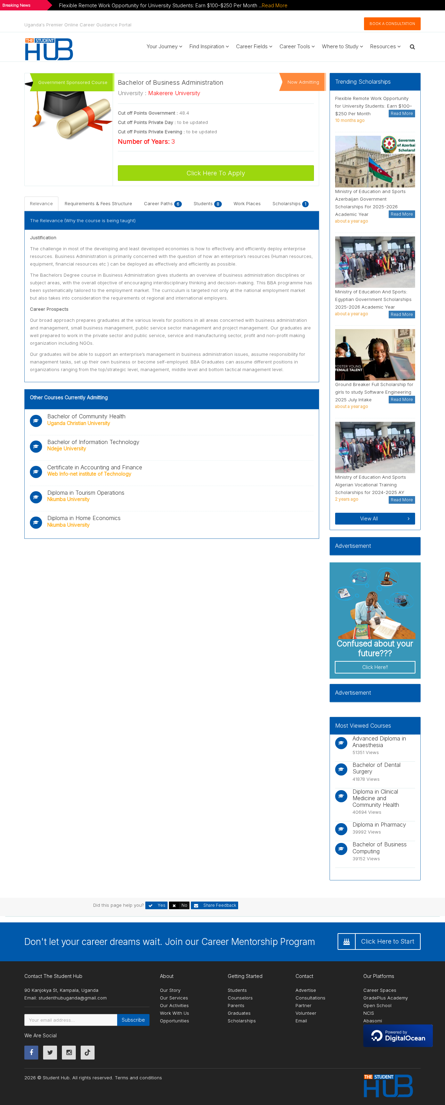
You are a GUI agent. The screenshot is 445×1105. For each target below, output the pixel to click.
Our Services (174, 998)
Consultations (310, 998)
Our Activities (174, 1005)
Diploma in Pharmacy (379, 824)
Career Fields (252, 46)
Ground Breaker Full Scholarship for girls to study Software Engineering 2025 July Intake (374, 392)
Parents (236, 1005)
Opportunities (174, 1020)
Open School (377, 1005)
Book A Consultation (392, 23)
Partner (304, 1005)
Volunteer (306, 1013)
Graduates (239, 1013)
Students (206, 203)
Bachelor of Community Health (86, 416)
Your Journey (163, 46)
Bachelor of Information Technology (93, 441)
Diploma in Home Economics (84, 517)
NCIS (368, 1013)
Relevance (41, 203)
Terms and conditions (138, 1077)
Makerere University (174, 93)
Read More (275, 5)
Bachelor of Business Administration (171, 82)
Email (301, 1020)
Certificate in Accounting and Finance (94, 467)
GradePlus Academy (385, 998)
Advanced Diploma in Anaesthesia (379, 741)
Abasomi (372, 1020)
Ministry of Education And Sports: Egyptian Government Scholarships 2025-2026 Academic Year (373, 299)
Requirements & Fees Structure (98, 203)
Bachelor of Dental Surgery (376, 768)
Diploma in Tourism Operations (85, 492)
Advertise (306, 990)
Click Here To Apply (216, 173)
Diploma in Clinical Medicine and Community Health (376, 798)
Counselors (240, 998)
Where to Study (341, 46)
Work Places (247, 203)
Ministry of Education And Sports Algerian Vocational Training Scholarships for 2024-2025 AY (370, 484)
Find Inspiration (207, 46)
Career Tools (296, 46)
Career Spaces (379, 990)
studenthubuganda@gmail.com (73, 998)
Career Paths (161, 203)
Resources (383, 46)
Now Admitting (303, 82)
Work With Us (174, 1013)
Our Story (170, 990)
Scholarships (289, 203)
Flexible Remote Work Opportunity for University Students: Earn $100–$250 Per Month (373, 105)
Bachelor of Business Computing (380, 847)
